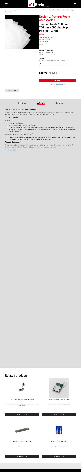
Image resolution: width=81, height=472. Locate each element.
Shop (12, 10)
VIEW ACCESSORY (21, 414)
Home (6, 10)
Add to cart (57, 80)
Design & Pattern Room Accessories (27, 10)
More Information (10, 150)
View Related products (58, 84)
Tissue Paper (43, 10)
